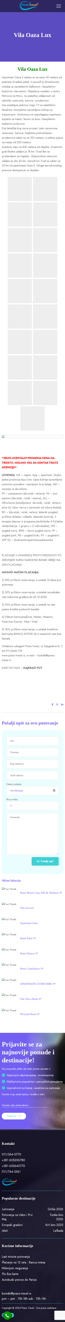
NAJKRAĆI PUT (32, 668)
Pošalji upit (47, 861)
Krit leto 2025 (54, 1225)
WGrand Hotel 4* (30, 1014)
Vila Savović (27, 907)
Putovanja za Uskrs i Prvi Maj (17, 1217)
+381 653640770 (13, 1166)
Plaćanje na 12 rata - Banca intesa (23, 1262)
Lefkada (58, 1231)
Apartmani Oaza (29, 923)
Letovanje (8, 1209)
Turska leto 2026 (56, 1217)
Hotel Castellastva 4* (31, 968)
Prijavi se (11, 1116)
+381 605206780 (13, 1160)
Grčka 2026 (55, 1209)
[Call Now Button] (7, 1315)
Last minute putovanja (16, 1256)
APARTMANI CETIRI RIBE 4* (38, 983)
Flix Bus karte (10, 1274)
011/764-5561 (11, 1172)
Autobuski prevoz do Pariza (19, 1280)
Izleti (5, 1231)
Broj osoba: (12, 799)
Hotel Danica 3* (29, 953)
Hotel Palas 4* (28, 938)
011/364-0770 (11, 1154)
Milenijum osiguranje (15, 1268)
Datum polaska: (14, 784)
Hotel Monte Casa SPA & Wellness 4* (41, 892)
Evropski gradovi (12, 1225)
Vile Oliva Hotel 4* (31, 998)
